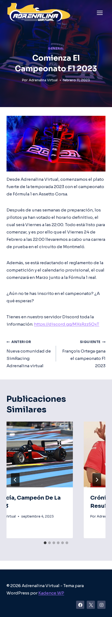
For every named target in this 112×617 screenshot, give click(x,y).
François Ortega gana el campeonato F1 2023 (83, 354)
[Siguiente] (96, 479)
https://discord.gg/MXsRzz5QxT (66, 324)
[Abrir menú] (99, 13)
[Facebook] (80, 605)
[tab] (45, 542)
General (56, 48)
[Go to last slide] (15, 479)
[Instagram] (101, 605)
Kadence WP (51, 593)
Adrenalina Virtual (43, 80)
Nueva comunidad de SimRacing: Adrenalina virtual (29, 354)
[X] (91, 605)
